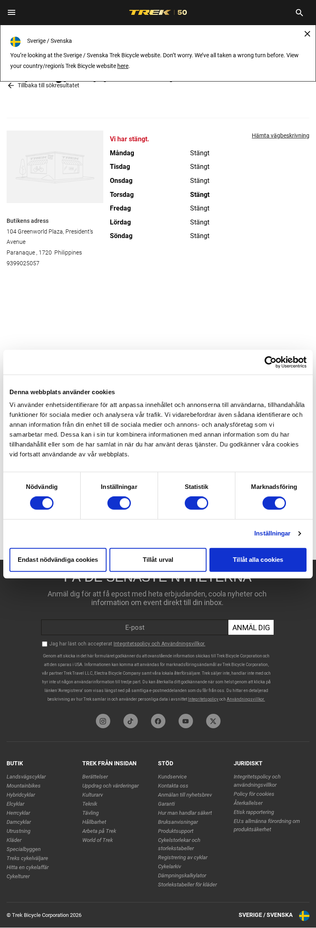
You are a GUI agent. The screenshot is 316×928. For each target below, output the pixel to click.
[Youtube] (186, 721)
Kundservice (172, 777)
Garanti (166, 804)
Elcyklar (15, 804)
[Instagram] (103, 721)
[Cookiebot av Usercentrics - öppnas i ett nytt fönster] (271, 362)
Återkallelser (248, 803)
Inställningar (272, 533)
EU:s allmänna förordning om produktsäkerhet (267, 825)
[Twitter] (213, 721)
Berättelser (95, 777)
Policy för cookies (254, 794)
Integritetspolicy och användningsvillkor (257, 781)
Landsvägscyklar (26, 777)
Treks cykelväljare (27, 858)
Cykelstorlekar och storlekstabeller (179, 844)
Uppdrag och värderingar (110, 786)
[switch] (119, 503)
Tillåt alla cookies (258, 559)
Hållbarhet (94, 822)
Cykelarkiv (169, 866)
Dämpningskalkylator (182, 875)
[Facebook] (158, 721)
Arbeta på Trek (99, 831)
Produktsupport (175, 831)
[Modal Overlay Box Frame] (158, 635)
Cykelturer (18, 876)
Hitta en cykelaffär (28, 867)
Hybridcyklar (21, 795)
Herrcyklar (18, 813)
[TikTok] (130, 721)
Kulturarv (92, 795)
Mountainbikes (24, 786)
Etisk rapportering (254, 812)
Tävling (90, 813)
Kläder (14, 840)
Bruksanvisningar (178, 822)
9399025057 (23, 263)
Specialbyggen (24, 849)
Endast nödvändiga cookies (58, 559)
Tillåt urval (158, 559)
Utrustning (18, 831)
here (122, 66)
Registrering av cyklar (182, 857)
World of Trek (97, 840)
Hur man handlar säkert (185, 813)
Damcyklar (19, 822)
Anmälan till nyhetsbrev (185, 795)
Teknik (89, 804)
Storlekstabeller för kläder (187, 884)
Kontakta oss (173, 786)
